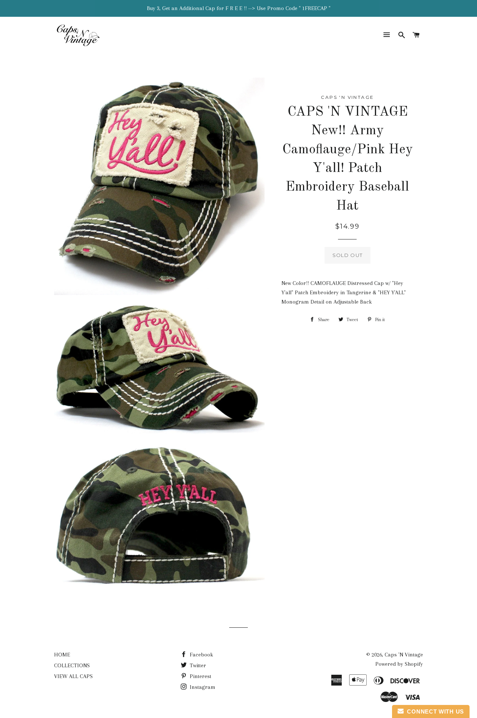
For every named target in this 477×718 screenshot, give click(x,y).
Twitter (197, 665)
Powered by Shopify (399, 664)
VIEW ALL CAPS (73, 676)
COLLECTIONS (72, 665)
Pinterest (199, 676)
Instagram (201, 687)
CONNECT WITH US (434, 711)
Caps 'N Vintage (404, 654)
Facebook (200, 654)
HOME (62, 654)
